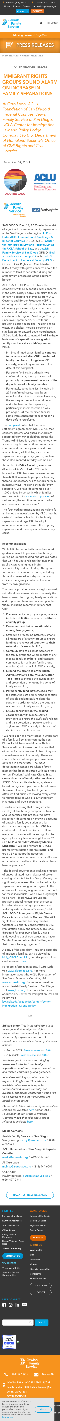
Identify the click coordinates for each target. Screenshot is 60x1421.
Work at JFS (36, 1250)
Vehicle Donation (38, 1221)
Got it (43, 1409)
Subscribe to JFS (38, 1279)
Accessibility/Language (44, 6)
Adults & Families (10, 1226)
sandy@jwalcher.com (33, 1140)
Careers (26, 6)
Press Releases (32, 55)
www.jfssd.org (16, 990)
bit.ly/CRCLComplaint (15, 957)
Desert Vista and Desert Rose (13, 1242)
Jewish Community (11, 1249)
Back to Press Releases (30, 1195)
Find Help (8, 1211)
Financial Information (40, 1269)
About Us (36, 1245)
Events (16, 6)
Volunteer (9, 1264)
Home (7, 6)
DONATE (37, 11)
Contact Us (22, 11)
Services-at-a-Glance (12, 1216)
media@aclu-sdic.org (15, 1157)
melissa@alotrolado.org (16, 1166)
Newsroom (10, 55)
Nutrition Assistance (12, 1221)
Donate (38, 1238)
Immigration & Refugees (9, 1235)
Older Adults (8, 1230)
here (23, 961)
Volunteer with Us (11, 1268)
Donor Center (36, 1230)
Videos (33, 1264)
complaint (14, 425)
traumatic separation (37, 496)
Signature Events (38, 1226)
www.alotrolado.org (20, 970)
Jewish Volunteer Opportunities (10, 1273)
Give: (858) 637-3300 (45, 3)
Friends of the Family (40, 1216)
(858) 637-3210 (20, 1374)
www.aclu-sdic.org (13, 982)
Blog (32, 1255)
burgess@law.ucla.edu (36, 1176)
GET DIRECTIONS (16, 1396)
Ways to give (38, 1211)
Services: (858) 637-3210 (18, 3)
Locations (40, 1286)
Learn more (7, 1417)
